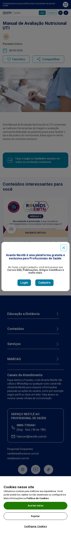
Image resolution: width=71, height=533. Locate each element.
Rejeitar (35, 516)
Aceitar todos (35, 505)
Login (24, 282)
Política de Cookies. (37, 498)
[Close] (64, 248)
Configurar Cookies (35, 526)
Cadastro (44, 282)
